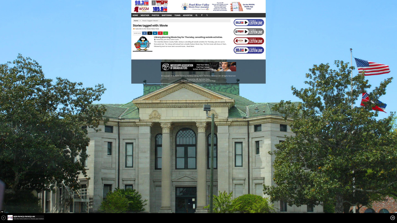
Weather (145, 15)
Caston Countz (174, 39)
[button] (196, 15)
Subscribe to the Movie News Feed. (147, 29)
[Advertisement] (218, 6)
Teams (177, 15)
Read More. (190, 46)
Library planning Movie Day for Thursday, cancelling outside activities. (188, 37)
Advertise (187, 15)
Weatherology (210, 81)
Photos (155, 15)
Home (135, 15)
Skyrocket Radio (204, 79)
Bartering (167, 15)
